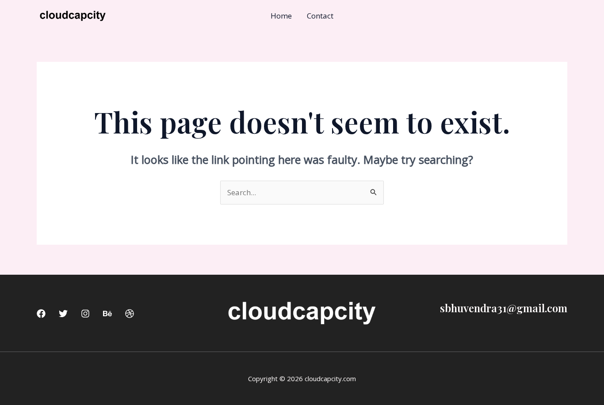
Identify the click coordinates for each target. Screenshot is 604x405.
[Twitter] (63, 313)
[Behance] (107, 313)
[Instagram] (85, 313)
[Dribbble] (129, 313)
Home (281, 16)
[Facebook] (41, 313)
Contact (320, 16)
